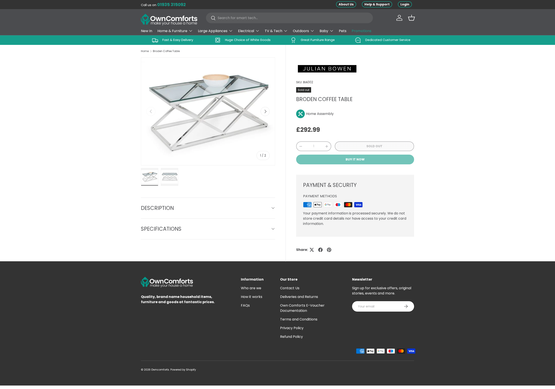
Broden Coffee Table (166, 51)
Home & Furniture (172, 30)
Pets (342, 30)
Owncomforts (160, 369)
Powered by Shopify (183, 369)
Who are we (251, 288)
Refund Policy (291, 336)
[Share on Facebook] (320, 249)
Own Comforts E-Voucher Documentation (302, 308)
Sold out (374, 146)
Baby (324, 30)
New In (146, 30)
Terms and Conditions (298, 319)
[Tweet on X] (311, 249)
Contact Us (289, 288)
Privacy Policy (292, 327)
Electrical (246, 30)
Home (145, 51)
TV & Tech (273, 30)
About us (346, 4)
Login (404, 4)
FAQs (245, 305)
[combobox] (289, 18)
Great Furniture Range (318, 40)
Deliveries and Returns (299, 296)
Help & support (377, 4)
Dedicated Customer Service (387, 40)
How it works (251, 296)
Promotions (361, 30)
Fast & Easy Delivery (177, 40)
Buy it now (355, 159)
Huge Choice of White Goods (248, 40)
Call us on (163, 5)
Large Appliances (212, 30)
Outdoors (301, 30)
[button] (411, 18)
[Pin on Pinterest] (329, 249)
